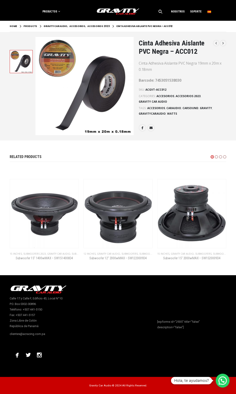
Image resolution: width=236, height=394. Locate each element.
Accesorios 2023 (188, 96)
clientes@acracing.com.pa (27, 334)
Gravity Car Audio (153, 102)
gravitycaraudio (152, 114)
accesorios (156, 108)
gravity (206, 108)
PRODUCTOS (49, 11)
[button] (212, 157)
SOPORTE (196, 11)
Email (151, 127)
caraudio (173, 108)
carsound (190, 108)
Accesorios (165, 96)
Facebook (142, 127)
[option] (21, 61)
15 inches (16, 253)
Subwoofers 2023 (34, 253)
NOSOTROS (177, 11)
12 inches (89, 253)
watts (172, 114)
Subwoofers (129, 253)
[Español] (209, 11)
